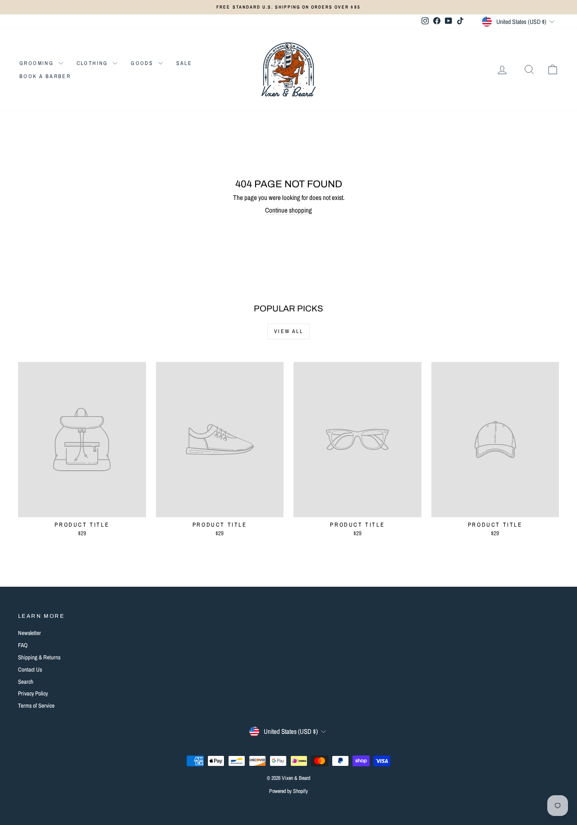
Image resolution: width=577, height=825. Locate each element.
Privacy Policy (33, 693)
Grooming (37, 63)
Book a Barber (45, 76)
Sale (184, 63)
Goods (143, 63)
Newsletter (29, 633)
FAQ (22, 645)
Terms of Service (36, 705)
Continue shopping (288, 210)
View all (288, 331)
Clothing (94, 63)
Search (25, 682)
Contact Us (30, 669)
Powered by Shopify (288, 791)
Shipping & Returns (39, 657)
